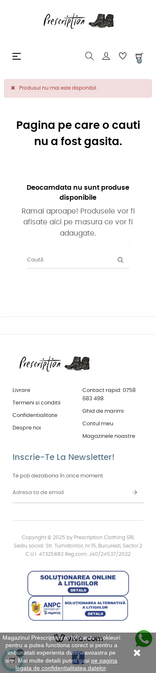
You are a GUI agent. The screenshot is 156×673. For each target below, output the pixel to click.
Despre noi (26, 428)
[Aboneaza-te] (135, 492)
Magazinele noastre (108, 436)
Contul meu (97, 424)
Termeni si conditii (36, 403)
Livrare (21, 390)
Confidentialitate (34, 415)
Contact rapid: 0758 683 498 (109, 395)
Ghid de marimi (103, 411)
